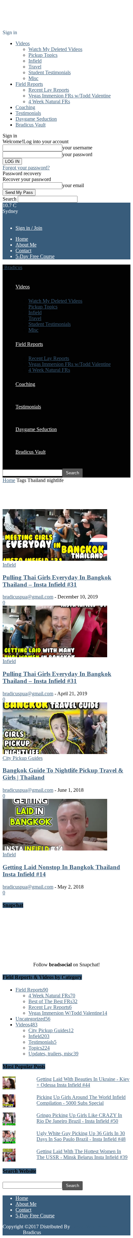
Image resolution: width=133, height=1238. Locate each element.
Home (21, 239)
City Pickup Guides (23, 758)
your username (77, 147)
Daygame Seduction (36, 119)
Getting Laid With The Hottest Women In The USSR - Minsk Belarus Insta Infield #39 (82, 1154)
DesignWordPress (89, 1226)
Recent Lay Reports (48, 90)
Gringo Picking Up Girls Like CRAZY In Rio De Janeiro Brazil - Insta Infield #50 (79, 1118)
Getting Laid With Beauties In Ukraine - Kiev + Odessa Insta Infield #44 (82, 1082)
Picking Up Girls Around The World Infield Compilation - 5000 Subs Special (81, 1100)
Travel (34, 66)
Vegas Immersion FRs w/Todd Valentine (69, 95)
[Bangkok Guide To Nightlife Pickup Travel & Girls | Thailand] (61, 752)
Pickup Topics (42, 55)
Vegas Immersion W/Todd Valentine (67, 1013)
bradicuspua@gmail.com (28, 596)
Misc (33, 78)
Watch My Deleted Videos (55, 49)
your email (73, 185)
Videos (22, 43)
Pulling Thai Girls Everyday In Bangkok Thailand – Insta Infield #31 (57, 581)
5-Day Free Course (35, 256)
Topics (39, 1048)
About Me (25, 244)
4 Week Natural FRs (49, 101)
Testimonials (28, 113)
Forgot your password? (26, 167)
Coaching (25, 107)
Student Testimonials (49, 72)
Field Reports (29, 84)
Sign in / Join (28, 228)
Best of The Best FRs (52, 1001)
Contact (23, 250)
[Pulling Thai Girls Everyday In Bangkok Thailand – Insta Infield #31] (61, 559)
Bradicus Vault (30, 124)
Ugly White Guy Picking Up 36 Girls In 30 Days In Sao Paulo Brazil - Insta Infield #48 (81, 1136)
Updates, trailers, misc (53, 1053)
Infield (35, 61)
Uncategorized (32, 1019)
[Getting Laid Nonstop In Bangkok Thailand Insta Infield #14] (61, 848)
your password (77, 154)
